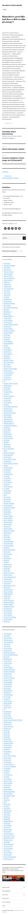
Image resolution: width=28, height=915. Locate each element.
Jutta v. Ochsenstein (9, 449)
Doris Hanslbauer (8, 695)
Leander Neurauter (9, 764)
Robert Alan (7, 571)
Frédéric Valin (7, 398)
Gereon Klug (7, 400)
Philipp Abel (7, 819)
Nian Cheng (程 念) (9, 545)
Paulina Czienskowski (9, 550)
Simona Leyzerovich (9, 836)
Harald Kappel (7, 415)
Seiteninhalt (5, 887)
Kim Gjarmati (7, 760)
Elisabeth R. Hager (9, 360)
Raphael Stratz (8, 566)
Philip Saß (6, 560)
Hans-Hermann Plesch (10, 413)
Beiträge (7, 123)
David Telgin (7, 348)
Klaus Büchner (7, 461)
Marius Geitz (7, 514)
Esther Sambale (8, 701)
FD (4, 381)
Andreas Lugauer (8, 274)
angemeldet (10, 136)
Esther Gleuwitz (8, 371)
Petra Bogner (7, 815)
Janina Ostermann (8, 726)
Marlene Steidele (8, 516)
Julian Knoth (7, 444)
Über (3, 906)
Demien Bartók (8, 350)
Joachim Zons (7, 728)
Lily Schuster (7, 480)
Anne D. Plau (7, 293)
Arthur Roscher (8, 648)
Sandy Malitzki (8, 825)
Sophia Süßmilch (8, 594)
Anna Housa (7, 291)
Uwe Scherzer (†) (8, 846)
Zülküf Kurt (7, 621)
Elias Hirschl (7, 358)
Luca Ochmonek (8, 775)
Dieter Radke (7, 688)
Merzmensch (7, 526)
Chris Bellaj (7, 665)
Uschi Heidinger (8, 611)
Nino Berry (7, 548)
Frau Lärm (6, 394)
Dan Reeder (7, 339)
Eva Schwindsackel (9, 373)
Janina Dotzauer (8, 436)
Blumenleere (7, 314)
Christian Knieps (8, 329)
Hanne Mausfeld (8, 411)
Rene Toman (7, 823)
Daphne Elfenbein (8, 343)
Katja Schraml (7, 457)
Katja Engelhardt (8, 455)
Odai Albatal (7, 808)
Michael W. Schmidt (9, 531)
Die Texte (5, 894)
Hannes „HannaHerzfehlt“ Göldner (13, 720)
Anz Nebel (6, 297)
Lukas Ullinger (7, 491)
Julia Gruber (7, 733)
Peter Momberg (8, 554)
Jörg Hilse (6, 442)
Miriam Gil (7, 535)
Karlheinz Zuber (8, 741)
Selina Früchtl (7, 832)
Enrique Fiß (7, 699)
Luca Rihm (6, 489)
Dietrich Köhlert (8, 690)
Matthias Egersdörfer (9, 792)
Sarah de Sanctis (8, 581)
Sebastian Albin (8, 829)
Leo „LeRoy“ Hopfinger (10, 766)
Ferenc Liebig (7, 716)
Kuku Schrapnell (8, 468)
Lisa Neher (6, 484)
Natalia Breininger (9, 541)
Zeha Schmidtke (8, 619)
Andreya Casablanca (9, 278)
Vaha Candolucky (8, 848)
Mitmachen (5, 898)
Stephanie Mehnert (9, 602)
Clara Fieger (7, 335)
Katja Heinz (7, 754)
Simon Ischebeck (8, 592)
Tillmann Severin (8, 840)
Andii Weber (7, 268)
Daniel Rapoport (8, 341)
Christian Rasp (8, 674)
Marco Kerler (7, 501)
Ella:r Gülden (7, 364)
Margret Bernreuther (9, 508)
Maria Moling (7, 512)
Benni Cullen (7, 305)
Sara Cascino (7, 827)
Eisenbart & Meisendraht (12, 5)
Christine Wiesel (8, 333)
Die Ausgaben (6, 891)
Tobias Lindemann (9, 844)
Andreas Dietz (7, 270)
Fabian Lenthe (7, 379)
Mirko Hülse (7, 537)
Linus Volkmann (8, 482)
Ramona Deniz (8, 564)
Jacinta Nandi (7, 430)
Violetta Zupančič (8, 859)
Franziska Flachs (8, 392)
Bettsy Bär (6, 310)
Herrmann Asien (8, 419)
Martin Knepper (8, 518)
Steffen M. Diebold (9, 600)
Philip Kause (7, 817)
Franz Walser (7, 390)
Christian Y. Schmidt (9, 331)
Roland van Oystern (9, 573)
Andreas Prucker (8, 276)
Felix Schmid (7, 388)
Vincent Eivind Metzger (10, 617)
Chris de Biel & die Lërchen (11, 324)
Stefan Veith (7, 598)
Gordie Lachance (8, 718)
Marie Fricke (7, 787)
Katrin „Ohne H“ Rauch (10, 459)
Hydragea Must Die (9, 423)
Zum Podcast (6, 902)
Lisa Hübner (7, 770)
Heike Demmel (8, 722)
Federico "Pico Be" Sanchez (11, 383)
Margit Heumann (8, 505)
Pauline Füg (7, 552)
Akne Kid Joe (7, 263)
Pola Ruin (6, 562)
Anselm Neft (7, 295)
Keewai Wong (7, 758)
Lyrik (11, 123)
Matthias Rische (8, 522)
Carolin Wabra (7, 318)
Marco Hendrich (8, 783)
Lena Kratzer (7, 472)
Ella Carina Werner (9, 362)
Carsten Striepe (8, 322)
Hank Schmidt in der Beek (10, 407)
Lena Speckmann (8, 474)
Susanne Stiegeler (8, 604)
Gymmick (6, 404)
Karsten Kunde (8, 745)
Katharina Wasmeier (9, 453)
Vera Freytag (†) (8, 613)
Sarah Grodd (7, 583)
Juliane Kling (7, 447)
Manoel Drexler (8, 781)
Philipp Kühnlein (8, 821)
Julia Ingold (7, 737)
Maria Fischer (7, 510)
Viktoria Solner (8, 855)
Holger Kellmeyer (8, 421)
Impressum (5, 172)
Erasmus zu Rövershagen (10, 369)
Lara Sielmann (7, 762)
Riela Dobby (7, 569)
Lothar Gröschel (8, 486)
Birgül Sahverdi (8, 659)
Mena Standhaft (8, 794)
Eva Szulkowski (8, 375)
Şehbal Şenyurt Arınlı (9, 585)
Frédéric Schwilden (9, 396)
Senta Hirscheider (8, 834)
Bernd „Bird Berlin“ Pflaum (11, 308)
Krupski (6, 465)
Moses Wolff (7, 539)
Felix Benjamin (8, 385)
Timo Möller (7, 842)
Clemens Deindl (8, 680)
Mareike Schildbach (9, 503)
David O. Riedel (8, 684)
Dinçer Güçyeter (8, 354)
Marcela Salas (7, 499)
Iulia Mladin (7, 428)
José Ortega (7, 730)
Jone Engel (6, 440)
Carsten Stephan (8, 320)
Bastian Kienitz (8, 301)
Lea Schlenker (7, 470)
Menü (4, 9)
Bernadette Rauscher (9, 653)
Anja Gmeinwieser (9, 289)
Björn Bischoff (7, 312)
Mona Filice (7, 800)
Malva (5, 495)
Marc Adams (7, 497)
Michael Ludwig (8, 529)
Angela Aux (7, 282)
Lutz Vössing (7, 493)
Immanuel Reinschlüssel (10, 425)
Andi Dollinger (8, 634)
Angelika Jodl (7, 284)
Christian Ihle (7, 327)
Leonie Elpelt (7, 478)
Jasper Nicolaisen (8, 438)
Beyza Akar (7, 657)
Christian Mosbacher (9, 669)
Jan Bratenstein (8, 434)
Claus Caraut (7, 337)
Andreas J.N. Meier (9, 272)
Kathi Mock (7, 749)
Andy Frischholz (8, 280)
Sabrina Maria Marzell (10, 577)
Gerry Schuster (8, 402)
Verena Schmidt (8, 615)
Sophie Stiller (7, 596)
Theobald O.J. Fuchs (9, 606)
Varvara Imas (7, 850)
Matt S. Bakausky (8, 520)
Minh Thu (6, 798)
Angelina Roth (7, 287)
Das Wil (6, 345)
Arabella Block (7, 299)
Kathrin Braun (7, 752)
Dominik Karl (7, 693)
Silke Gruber (7, 588)
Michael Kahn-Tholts (9, 796)
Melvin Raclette (8, 524)
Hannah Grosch (8, 409)
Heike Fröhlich (8, 417)
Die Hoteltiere (7, 352)
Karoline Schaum (8, 743)
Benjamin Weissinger (9, 303)
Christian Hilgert (8, 667)
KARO (5, 451)
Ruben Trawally (8, 575)
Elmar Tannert (7, 367)
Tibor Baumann (8, 609)
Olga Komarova (8, 810)
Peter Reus (6, 556)
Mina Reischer (7, 533)
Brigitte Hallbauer (8, 316)
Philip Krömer (7, 558)
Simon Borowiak (8, 590)
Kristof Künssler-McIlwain (11, 463)
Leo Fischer (7, 476)
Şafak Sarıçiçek (8, 579)
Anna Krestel (7, 646)
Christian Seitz (8, 676)
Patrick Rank (7, 813)
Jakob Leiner (7, 432)
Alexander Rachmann (9, 265)
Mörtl (5, 802)
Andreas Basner (8, 638)
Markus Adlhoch (8, 789)
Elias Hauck (7, 356)
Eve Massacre (7, 377)
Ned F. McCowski (8, 543)
